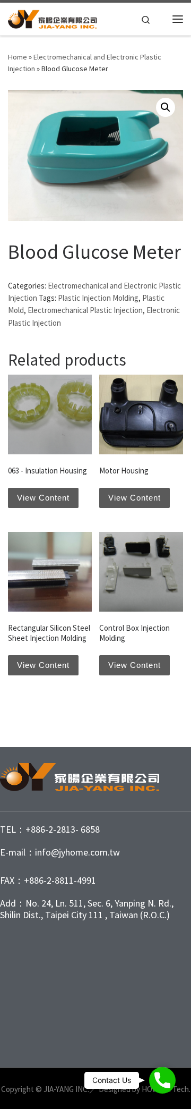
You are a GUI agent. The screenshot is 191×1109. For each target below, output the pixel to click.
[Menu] (177, 19)
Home (17, 57)
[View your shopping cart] (162, 19)
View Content (43, 497)
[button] (165, 107)
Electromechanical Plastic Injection (85, 310)
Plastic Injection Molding (98, 298)
